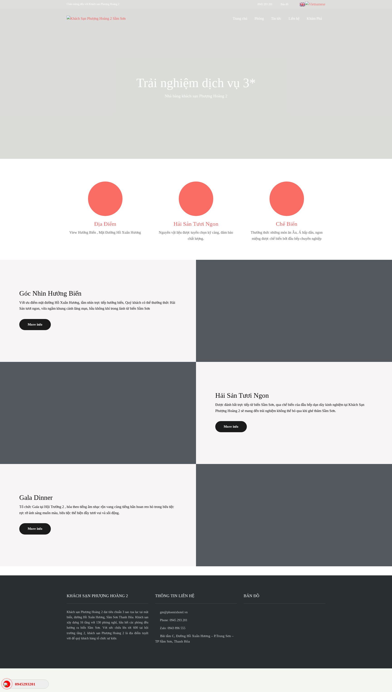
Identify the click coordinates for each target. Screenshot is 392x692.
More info (35, 324)
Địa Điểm (105, 224)
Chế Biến (286, 224)
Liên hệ (294, 18)
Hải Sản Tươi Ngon (196, 224)
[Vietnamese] (315, 4)
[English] (302, 4)
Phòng (259, 18)
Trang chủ (240, 18)
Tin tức (276, 18)
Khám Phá (314, 18)
